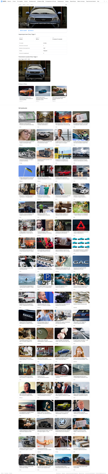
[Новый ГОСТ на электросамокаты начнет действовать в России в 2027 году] (45, 372)
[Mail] (1, 1)
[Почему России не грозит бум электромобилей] (27, 264)
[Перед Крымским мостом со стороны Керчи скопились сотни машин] (81, 372)
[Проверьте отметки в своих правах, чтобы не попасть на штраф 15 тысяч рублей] (81, 426)
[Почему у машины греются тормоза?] (63, 372)
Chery (28, 4)
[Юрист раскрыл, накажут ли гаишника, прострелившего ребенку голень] (63, 209)
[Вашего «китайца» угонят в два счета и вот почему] (27, 462)
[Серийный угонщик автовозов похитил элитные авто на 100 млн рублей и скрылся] (81, 155)
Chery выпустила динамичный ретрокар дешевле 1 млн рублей (58, 98)
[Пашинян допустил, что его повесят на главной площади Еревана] (45, 300)
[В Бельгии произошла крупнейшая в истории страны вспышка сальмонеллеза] (45, 444)
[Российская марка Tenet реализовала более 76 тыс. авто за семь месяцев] (63, 462)
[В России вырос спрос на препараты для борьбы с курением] (45, 318)
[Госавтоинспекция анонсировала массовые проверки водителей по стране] (81, 137)
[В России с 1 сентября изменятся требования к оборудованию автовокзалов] (27, 191)
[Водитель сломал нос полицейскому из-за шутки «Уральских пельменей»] (45, 209)
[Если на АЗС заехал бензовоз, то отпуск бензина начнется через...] (27, 246)
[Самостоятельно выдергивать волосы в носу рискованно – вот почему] (81, 354)
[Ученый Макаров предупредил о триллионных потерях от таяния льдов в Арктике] (27, 282)
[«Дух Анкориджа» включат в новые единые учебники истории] (63, 390)
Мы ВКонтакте (58, 473)
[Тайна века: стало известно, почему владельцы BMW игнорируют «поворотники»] (81, 318)
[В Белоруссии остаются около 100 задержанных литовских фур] (63, 119)
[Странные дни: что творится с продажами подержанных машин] (45, 264)
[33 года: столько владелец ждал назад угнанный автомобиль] (27, 209)
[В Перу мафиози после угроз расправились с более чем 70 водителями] (27, 228)
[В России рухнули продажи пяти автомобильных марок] (45, 137)
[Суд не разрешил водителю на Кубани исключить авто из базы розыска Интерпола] (63, 246)
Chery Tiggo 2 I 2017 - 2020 (24, 59)
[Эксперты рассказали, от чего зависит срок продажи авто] (45, 462)
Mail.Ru (2, 473)
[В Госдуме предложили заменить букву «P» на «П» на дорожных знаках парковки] (45, 282)
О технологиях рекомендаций (90, 473)
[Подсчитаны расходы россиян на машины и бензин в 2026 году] (81, 282)
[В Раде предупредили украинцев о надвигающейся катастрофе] (27, 173)
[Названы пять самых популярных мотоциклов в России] (63, 318)
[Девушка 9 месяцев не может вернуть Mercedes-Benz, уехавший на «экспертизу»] (63, 354)
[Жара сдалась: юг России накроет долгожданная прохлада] (63, 444)
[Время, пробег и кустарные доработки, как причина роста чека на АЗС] (45, 408)
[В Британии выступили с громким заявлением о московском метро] (45, 119)
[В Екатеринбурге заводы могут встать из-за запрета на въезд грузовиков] (81, 173)
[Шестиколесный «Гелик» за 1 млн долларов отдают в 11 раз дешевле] (45, 426)
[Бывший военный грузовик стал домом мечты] (45, 155)
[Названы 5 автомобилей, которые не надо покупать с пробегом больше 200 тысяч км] (81, 191)
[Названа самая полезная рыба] (81, 300)
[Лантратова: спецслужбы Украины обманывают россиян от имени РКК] (45, 173)
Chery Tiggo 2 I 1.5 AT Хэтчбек (34, 78)
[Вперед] (65, 94)
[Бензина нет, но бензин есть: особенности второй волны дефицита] (63, 155)
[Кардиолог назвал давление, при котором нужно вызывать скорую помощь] (63, 264)
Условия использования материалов (72, 473)
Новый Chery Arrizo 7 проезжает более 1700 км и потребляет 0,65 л (42, 98)
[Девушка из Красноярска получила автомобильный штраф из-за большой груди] (27, 119)
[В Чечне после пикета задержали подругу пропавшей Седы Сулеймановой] (27, 137)
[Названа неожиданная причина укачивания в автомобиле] (63, 228)
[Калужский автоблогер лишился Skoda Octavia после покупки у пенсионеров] (63, 426)
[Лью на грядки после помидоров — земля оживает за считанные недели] (81, 209)
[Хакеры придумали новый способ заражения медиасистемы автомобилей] (27, 426)
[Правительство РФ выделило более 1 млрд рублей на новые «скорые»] (27, 300)
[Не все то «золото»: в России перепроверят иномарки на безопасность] (63, 408)
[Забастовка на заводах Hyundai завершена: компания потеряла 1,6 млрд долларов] (81, 390)
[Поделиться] (66, 5)
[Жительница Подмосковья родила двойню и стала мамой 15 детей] (27, 354)
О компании (6, 473)
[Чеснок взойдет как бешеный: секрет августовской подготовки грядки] (63, 336)
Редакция (63, 473)
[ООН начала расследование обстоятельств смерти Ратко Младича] (27, 390)
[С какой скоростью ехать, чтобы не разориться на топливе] (81, 336)
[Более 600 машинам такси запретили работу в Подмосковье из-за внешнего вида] (63, 282)
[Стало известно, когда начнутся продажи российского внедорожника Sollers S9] (63, 300)
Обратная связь (81, 473)
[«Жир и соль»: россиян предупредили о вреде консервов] (45, 336)
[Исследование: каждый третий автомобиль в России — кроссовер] (27, 408)
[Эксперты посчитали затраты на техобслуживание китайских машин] (45, 390)
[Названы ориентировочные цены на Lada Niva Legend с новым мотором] (27, 444)
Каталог (20, 4)
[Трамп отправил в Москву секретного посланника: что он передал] (81, 408)
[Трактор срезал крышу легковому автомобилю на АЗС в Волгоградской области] (45, 354)
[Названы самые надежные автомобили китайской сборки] (63, 173)
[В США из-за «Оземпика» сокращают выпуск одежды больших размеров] (45, 191)
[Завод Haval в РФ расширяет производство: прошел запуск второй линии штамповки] (27, 318)
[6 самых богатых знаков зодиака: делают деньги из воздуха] (63, 137)
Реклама (10, 473)
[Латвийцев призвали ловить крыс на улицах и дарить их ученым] (27, 336)
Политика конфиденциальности (101, 473)
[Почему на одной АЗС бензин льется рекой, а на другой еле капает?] (27, 372)
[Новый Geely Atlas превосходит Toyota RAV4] (81, 462)
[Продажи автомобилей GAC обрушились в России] (81, 264)
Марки (24, 4)
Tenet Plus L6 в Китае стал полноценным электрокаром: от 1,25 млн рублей (26, 98)
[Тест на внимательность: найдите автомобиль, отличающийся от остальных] (81, 246)
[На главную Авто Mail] (4, 1)
